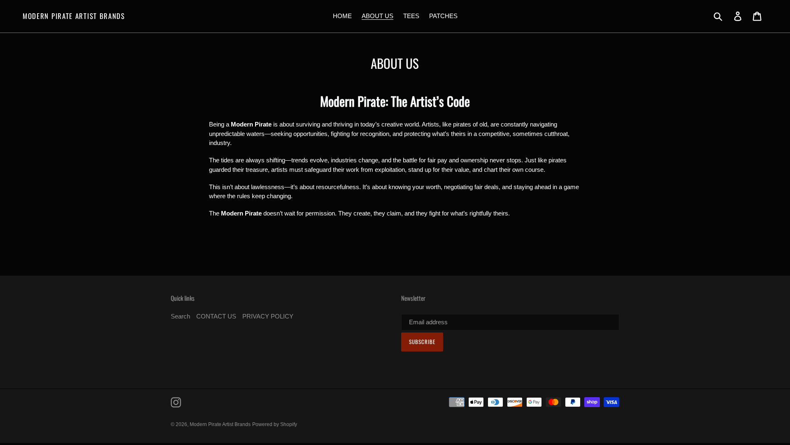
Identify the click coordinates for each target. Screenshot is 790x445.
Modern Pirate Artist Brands (74, 16)
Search (180, 316)
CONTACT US (216, 316)
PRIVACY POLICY (267, 316)
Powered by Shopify (274, 424)
